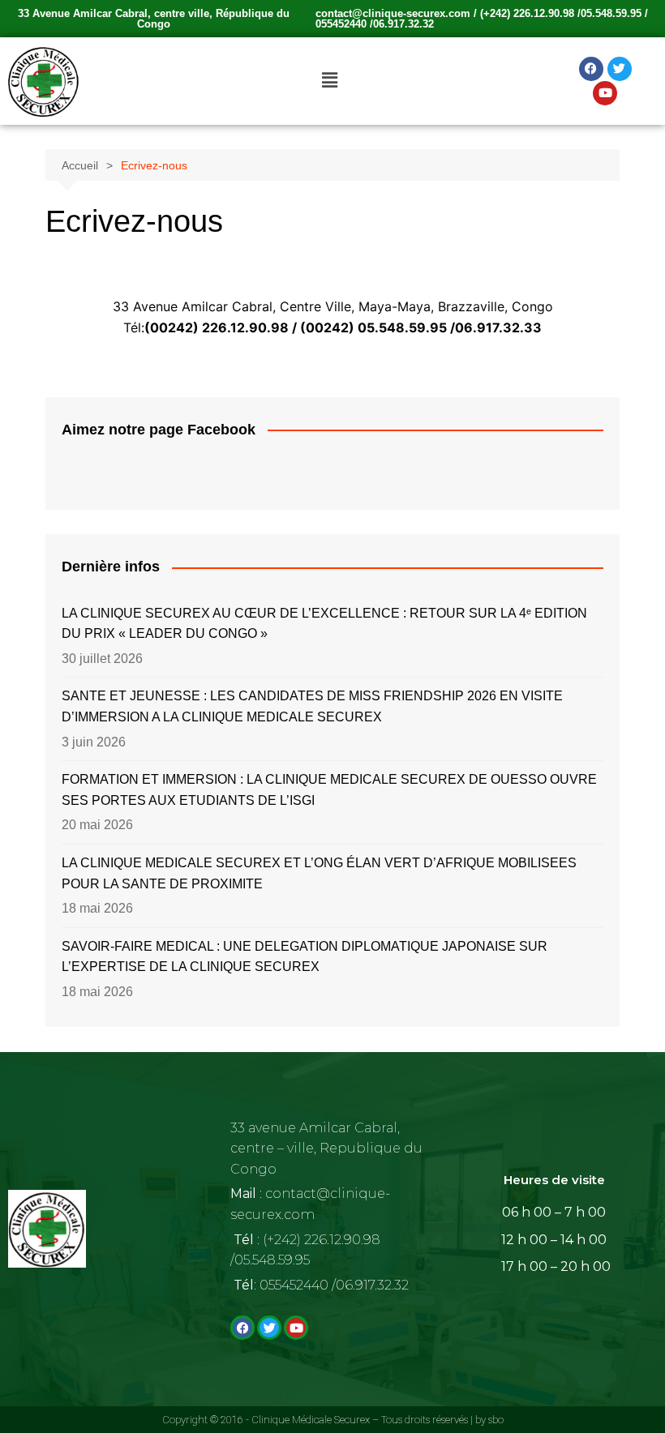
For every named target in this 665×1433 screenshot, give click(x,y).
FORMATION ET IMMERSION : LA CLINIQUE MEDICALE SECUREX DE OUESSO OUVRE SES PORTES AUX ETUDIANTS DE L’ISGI (329, 789)
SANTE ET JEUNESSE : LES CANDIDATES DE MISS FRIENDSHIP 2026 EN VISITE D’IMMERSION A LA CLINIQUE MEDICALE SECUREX (312, 706)
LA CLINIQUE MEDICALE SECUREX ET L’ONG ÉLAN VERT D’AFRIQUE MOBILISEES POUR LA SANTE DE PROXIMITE (319, 873)
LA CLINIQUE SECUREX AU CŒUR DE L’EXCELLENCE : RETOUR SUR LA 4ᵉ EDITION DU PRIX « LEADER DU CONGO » (324, 623)
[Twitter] (619, 69)
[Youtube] (605, 93)
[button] (329, 81)
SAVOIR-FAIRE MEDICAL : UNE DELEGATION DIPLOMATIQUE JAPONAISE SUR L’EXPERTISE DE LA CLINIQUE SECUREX (304, 956)
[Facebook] (591, 69)
